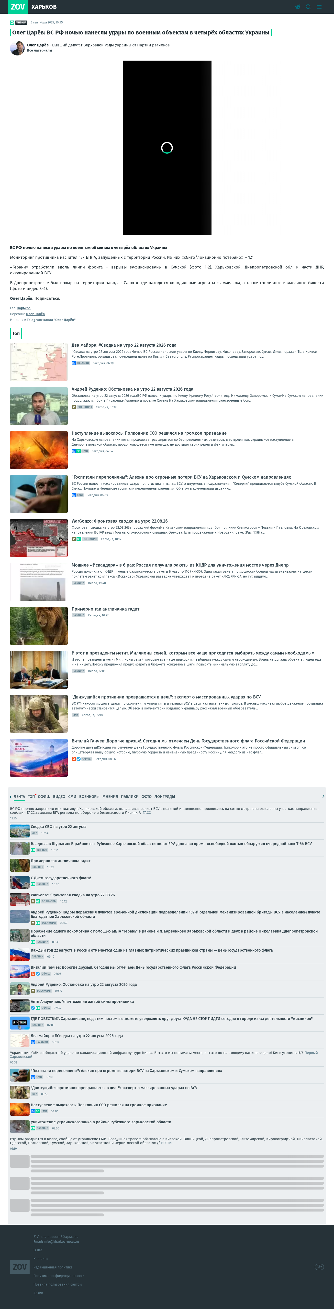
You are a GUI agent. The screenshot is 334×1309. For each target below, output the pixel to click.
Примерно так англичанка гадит (105, 609)
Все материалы (39, 50)
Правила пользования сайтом (57, 1284)
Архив (38, 1293)
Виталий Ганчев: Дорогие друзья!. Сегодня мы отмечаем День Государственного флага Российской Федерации (188, 741)
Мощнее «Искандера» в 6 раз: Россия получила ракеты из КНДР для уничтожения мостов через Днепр (180, 565)
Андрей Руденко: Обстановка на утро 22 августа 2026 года (132, 389)
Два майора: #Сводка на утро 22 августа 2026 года (124, 345)
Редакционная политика (53, 1267)
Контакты (40, 1259)
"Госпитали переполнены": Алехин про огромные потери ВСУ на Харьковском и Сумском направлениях (181, 477)
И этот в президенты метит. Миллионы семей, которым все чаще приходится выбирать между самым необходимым (193, 653)
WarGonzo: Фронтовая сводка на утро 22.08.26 (120, 521)
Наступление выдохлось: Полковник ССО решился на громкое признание (149, 433)
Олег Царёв (21, 298)
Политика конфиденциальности (58, 1276)
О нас (38, 1250)
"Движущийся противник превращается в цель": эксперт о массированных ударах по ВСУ (166, 697)
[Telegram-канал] (297, 7)
